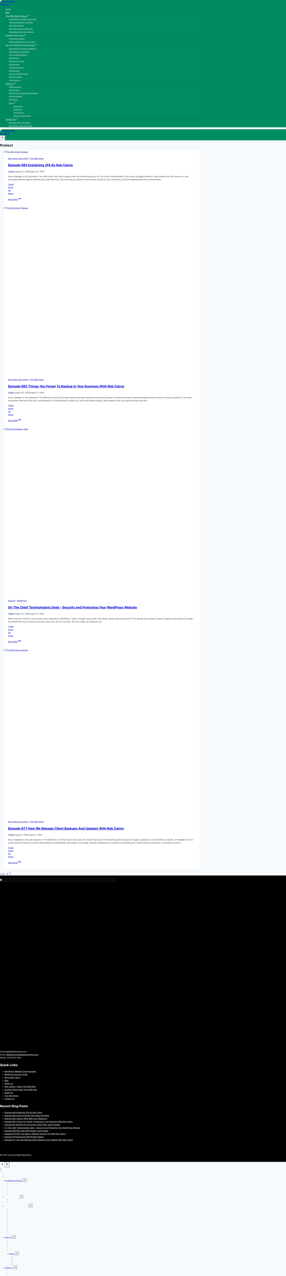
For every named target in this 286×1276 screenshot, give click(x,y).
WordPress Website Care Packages (20, 1071)
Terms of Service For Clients (22, 116)
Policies (11, 1254)
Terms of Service (18, 112)
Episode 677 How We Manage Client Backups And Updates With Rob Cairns (66, 828)
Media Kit (8, 1093)
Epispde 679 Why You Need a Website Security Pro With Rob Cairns (34, 1134)
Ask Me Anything (14, 64)
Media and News (14, 90)
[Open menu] (2, 137)
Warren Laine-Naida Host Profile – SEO (21, 29)
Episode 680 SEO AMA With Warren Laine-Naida (26, 1131)
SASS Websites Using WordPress (19, 52)
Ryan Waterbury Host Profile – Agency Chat (22, 19)
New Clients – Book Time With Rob (19, 123)
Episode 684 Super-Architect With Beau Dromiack (26, 1115)
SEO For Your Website (15, 77)
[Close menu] (0, 1169)
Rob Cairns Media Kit (15, 96)
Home (8, 9)
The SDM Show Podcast (13, 1181)
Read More (14, 199)
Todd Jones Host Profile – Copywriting (21, 22)
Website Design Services (16, 61)
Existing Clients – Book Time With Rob (20, 126)
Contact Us (9, 1099)
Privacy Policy (13, 99)
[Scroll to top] (2, 1165)
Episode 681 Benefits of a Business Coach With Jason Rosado (32, 1125)
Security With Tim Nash (16, 25)
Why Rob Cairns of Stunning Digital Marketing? (23, 93)
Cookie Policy (17, 109)
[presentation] (102, 152)
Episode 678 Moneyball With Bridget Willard (24, 1137)
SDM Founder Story (15, 87)
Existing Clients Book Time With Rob (20, 1090)
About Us (8, 1083)
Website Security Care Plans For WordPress (22, 49)
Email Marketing (14, 58)
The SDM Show (37, 158)
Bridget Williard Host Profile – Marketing (21, 32)
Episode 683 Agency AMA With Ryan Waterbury (25, 1119)
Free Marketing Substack (17, 39)
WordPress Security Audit (15, 1074)
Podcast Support (14, 71)
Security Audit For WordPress (18, 55)
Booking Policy (18, 106)
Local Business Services (16, 67)
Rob (12, 171)
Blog (7, 12)
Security (11, 601)
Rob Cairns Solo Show (18, 158)
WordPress (22, 601)
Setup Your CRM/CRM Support (18, 74)
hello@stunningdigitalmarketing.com (22, 1055)
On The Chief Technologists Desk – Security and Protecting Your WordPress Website (72, 607)
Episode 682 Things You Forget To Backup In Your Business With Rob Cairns (66, 386)
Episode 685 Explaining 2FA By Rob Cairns (40, 165)
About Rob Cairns (12, 1077)
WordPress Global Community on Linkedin (22, 42)
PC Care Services (14, 80)
